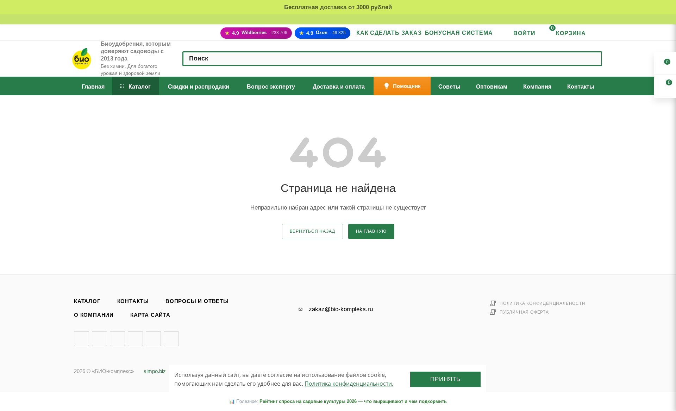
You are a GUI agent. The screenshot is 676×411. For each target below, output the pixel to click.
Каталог (87, 301)
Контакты (133, 301)
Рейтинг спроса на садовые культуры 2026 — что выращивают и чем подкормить (353, 401)
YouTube (117, 338)
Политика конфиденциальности (543, 303)
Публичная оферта (524, 312)
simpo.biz (155, 371)
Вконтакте (81, 338)
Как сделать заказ (389, 33)
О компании (94, 315)
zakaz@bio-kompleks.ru (341, 309)
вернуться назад (312, 231)
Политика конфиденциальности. (349, 383)
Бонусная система (459, 33)
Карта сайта (150, 315)
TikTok (171, 338)
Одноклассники (135, 338)
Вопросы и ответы (197, 301)
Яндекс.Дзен (153, 338)
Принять (445, 379)
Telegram (99, 338)
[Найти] (593, 58)
